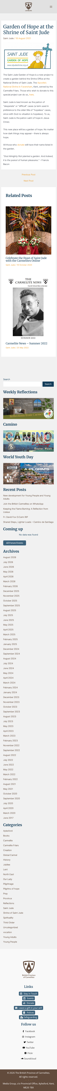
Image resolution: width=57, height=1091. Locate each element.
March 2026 (9, 581)
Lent (5, 869)
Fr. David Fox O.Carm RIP (15, 517)
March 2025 (9, 634)
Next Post (28, 181)
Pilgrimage (8, 884)
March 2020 (9, 813)
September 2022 (11, 750)
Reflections (8, 903)
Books (6, 835)
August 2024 (9, 658)
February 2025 (10, 639)
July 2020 (8, 803)
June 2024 (8, 668)
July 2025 (8, 615)
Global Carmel (10, 855)
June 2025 (8, 620)
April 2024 (8, 678)
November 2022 (11, 745)
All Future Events (14, 543)
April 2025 (8, 629)
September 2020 (11, 798)
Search (6, 379)
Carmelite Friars (11, 845)
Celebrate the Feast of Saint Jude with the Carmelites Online (26, 259)
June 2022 (8, 764)
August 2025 (9, 610)
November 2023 (11, 702)
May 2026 (8, 571)
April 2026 (8, 576)
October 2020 (10, 793)
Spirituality (8, 917)
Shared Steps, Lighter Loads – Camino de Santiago (28, 522)
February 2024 (10, 687)
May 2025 (8, 624)
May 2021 (8, 789)
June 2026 (8, 567)
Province (7, 898)
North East (8, 874)
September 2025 (11, 605)
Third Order (8, 922)
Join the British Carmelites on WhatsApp (23, 504)
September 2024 (11, 653)
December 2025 (11, 591)
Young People (10, 941)
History (6, 859)
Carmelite (8, 840)
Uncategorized (10, 927)
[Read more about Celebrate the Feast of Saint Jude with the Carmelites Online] (28, 230)
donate (20, 144)
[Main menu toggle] (51, 7)
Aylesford (8, 831)
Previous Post (28, 175)
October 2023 (10, 706)
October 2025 (10, 600)
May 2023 (8, 726)
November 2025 (11, 596)
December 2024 (11, 649)
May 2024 (8, 673)
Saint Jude (8, 38)
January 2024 (10, 692)
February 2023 (10, 740)
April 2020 (8, 808)
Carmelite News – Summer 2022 (26, 343)
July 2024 (8, 663)
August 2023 (9, 716)
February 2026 (10, 586)
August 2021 (9, 784)
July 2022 (8, 760)
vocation (7, 932)
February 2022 (10, 779)
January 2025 (10, 644)
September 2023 (11, 711)
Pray (5, 893)
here (31, 94)
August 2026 (9, 557)
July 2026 (8, 562)
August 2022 (9, 755)
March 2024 (9, 682)
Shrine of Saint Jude (13, 913)
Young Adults (10, 937)
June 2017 (8, 818)
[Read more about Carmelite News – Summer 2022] (28, 308)
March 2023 (9, 735)
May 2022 (8, 769)
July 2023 (8, 721)
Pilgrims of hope (11, 888)
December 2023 (11, 697)
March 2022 (9, 774)
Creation (7, 850)
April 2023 (8, 731)
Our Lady (7, 879)
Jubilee (6, 864)
